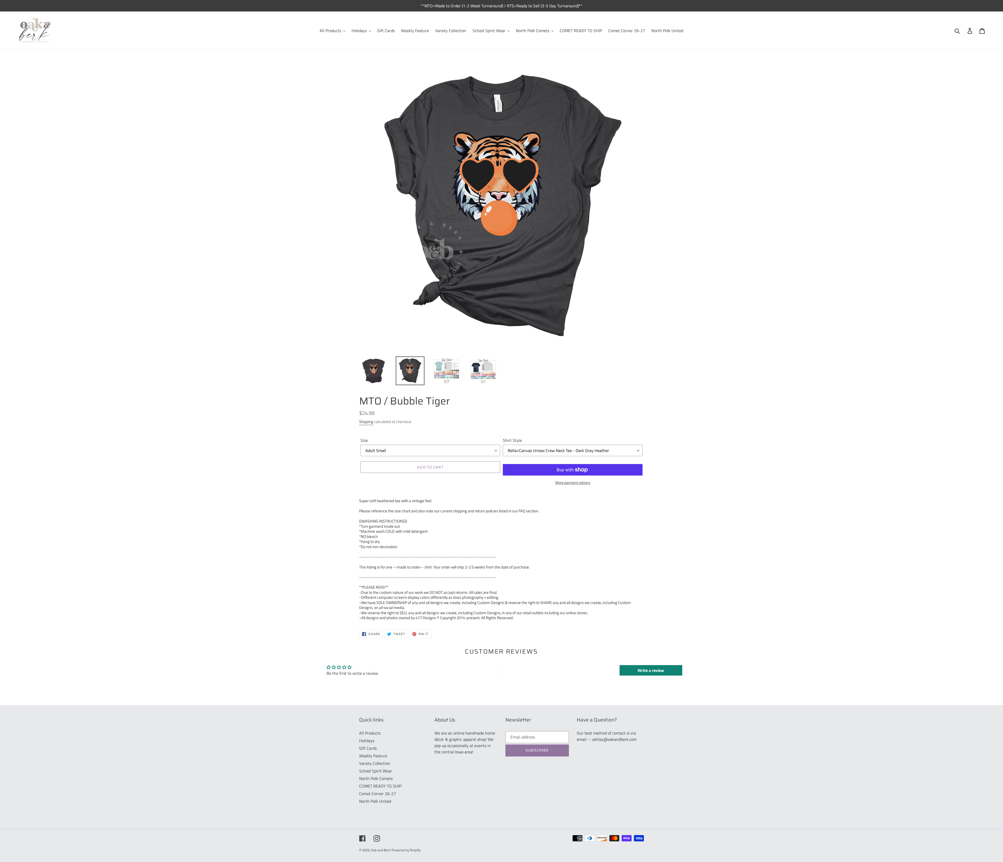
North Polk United (375, 801)
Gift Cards (368, 748)
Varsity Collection (374, 763)
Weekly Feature (373, 756)
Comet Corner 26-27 (377, 793)
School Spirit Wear (375, 771)
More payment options (572, 482)
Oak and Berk (380, 850)
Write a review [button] (651, 670)
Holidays (366, 740)
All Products (370, 733)
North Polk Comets (376, 778)
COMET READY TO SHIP (380, 786)
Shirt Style (512, 440)
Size (364, 440)
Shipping (366, 422)
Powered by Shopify (406, 850)
